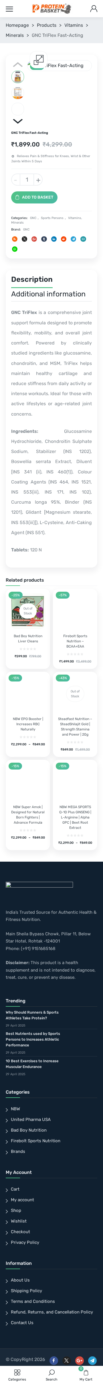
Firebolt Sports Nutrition (35, 1140)
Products (46, 25)
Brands (18, 1151)
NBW (15, 1108)
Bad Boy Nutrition (29, 1130)
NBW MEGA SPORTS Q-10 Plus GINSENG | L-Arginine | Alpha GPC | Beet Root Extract (75, 817)
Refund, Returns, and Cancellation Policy (52, 1312)
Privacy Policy (25, 1242)
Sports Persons (52, 218)
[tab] (32, 280)
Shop (16, 1210)
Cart (15, 1189)
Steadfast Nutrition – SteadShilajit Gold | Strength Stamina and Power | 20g (75, 726)
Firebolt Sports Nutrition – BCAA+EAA (75, 641)
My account (22, 1199)
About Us (20, 1280)
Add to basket (37, 197)
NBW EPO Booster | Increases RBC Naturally (28, 724)
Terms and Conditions (33, 1301)
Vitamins (73, 25)
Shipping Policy (26, 1290)
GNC (33, 218)
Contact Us (22, 1322)
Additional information (48, 294)
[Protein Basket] (51, 8)
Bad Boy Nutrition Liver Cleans (28, 638)
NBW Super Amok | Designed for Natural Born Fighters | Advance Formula (28, 815)
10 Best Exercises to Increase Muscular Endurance (32, 1064)
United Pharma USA (31, 1119)
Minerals (15, 35)
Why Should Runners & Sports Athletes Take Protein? (32, 1015)
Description (32, 279)
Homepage (17, 25)
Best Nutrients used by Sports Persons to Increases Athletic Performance (33, 1039)
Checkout (20, 1231)
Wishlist (19, 1221)
